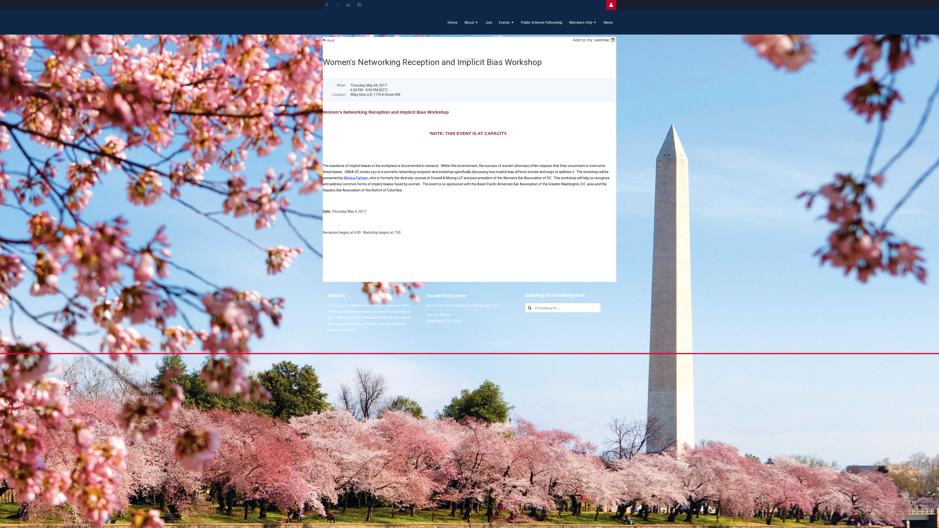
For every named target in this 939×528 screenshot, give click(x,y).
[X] (338, 5)
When (341, 85)
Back (330, 40)
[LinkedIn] (348, 5)
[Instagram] (359, 5)
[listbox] (594, 40)
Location (339, 95)
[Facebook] (327, 5)
